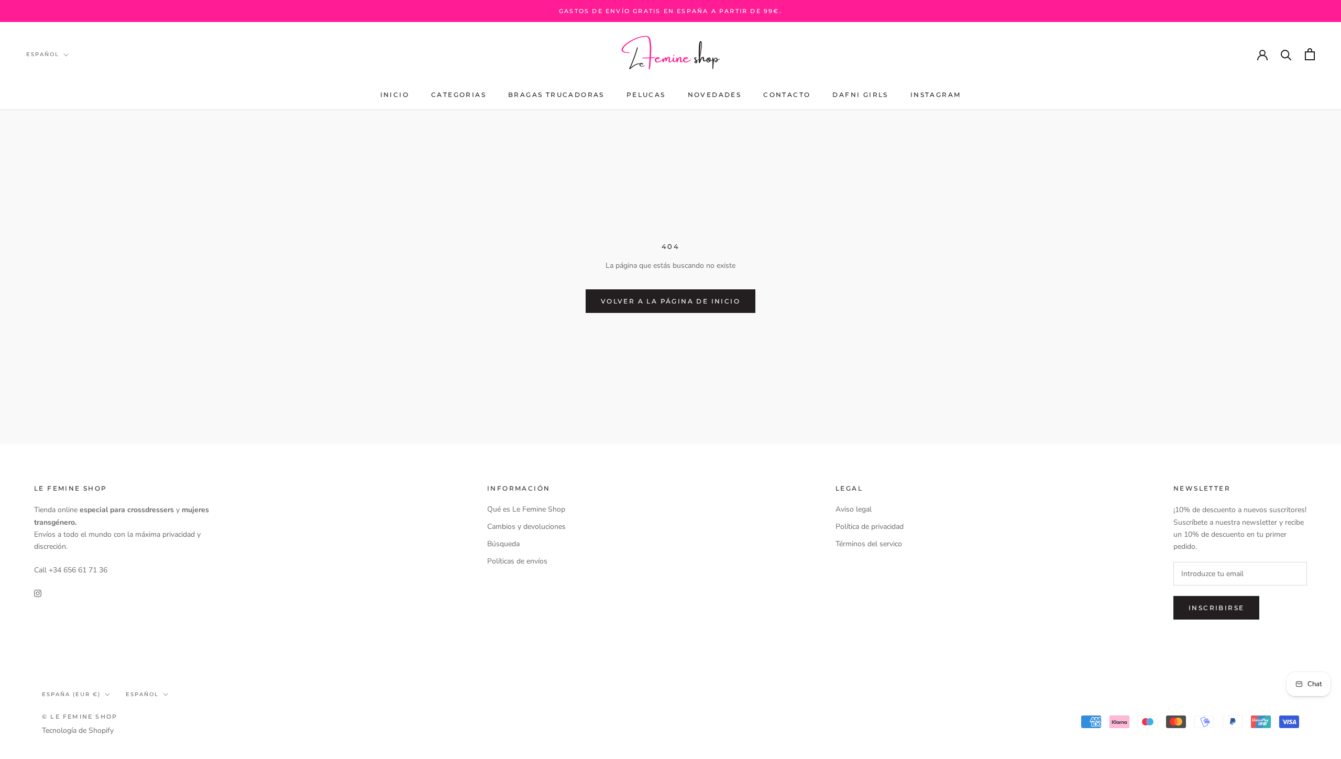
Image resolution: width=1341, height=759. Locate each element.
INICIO (394, 95)
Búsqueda (503, 544)
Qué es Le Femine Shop (526, 509)
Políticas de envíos (517, 561)
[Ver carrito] (1310, 54)
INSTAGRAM (935, 95)
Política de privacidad (870, 527)
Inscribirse (1216, 608)
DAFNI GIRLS (860, 95)
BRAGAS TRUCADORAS (556, 95)
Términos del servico (869, 544)
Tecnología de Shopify (78, 730)
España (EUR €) (71, 694)
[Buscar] (1286, 54)
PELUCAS (646, 95)
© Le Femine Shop (79, 716)
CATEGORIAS (458, 95)
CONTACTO (786, 95)
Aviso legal (854, 509)
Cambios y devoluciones (526, 527)
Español (42, 54)
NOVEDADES (715, 95)
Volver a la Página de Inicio (670, 301)
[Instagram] (37, 593)
